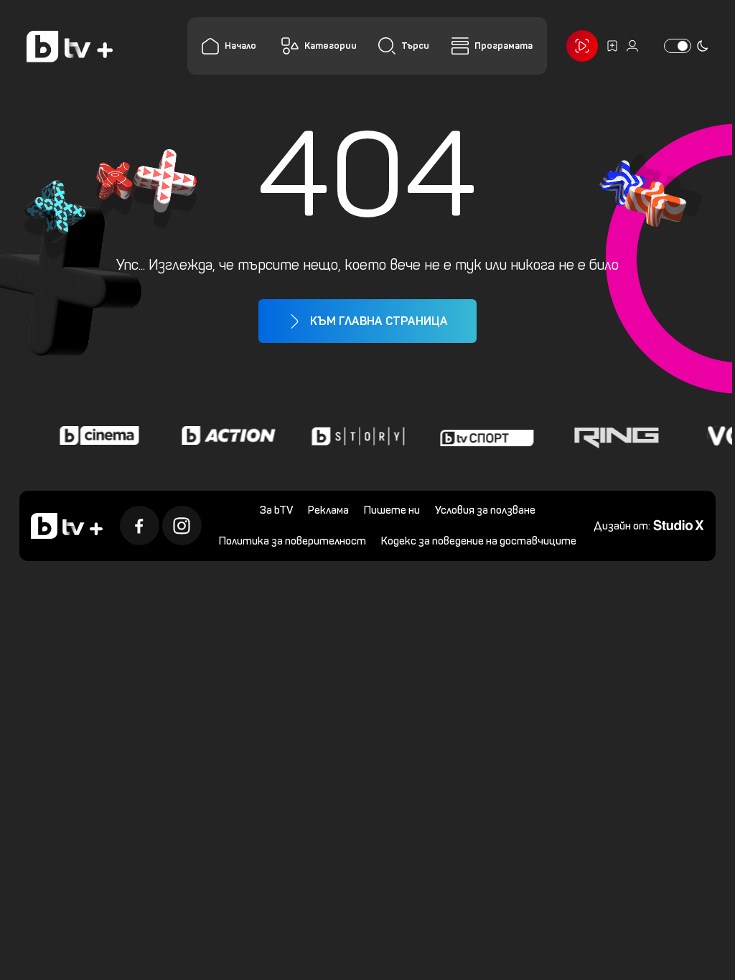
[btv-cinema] (93, 435)
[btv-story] (351, 435)
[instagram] (182, 525)
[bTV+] (67, 526)
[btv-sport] (481, 435)
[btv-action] (222, 435)
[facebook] (139, 525)
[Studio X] (678, 524)
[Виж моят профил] (632, 46)
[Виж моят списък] (612, 46)
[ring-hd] (610, 435)
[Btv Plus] (70, 46)
